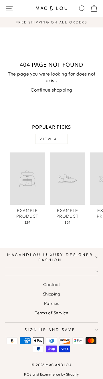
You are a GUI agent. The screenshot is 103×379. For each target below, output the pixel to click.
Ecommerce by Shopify (59, 374)
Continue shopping (51, 90)
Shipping (51, 294)
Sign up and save (50, 329)
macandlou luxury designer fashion (50, 257)
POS (27, 374)
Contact (51, 284)
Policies (51, 303)
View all (51, 139)
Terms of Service (51, 312)
